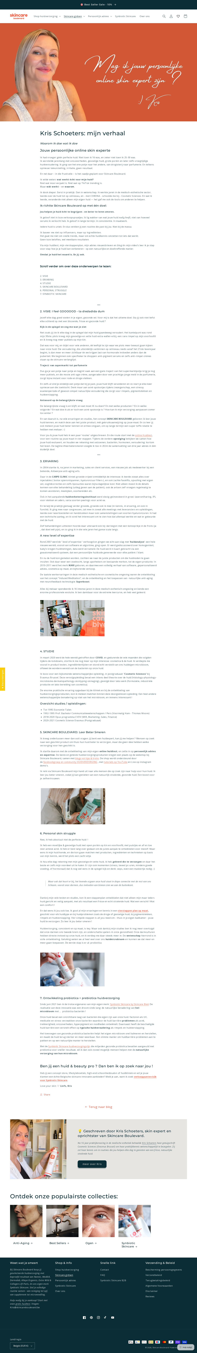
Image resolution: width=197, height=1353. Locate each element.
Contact (104, 1269)
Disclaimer (152, 1291)
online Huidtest (143, 435)
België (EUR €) (20, 1345)
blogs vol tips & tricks (87, 758)
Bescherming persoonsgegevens (164, 1269)
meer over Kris (92, 1164)
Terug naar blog (100, 1107)
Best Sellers (57, 1243)
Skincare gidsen (64, 1275)
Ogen (90, 1243)
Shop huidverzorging (67, 1269)
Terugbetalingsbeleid (158, 1280)
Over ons (60, 1291)
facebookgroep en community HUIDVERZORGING (70, 762)
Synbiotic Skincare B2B (113, 1280)
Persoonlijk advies (65, 1280)
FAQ (102, 1275)
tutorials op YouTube (115, 762)
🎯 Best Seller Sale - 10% (96, 4)
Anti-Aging (21, 1243)
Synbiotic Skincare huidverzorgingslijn (69, 1046)
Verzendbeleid (154, 1275)
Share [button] (47, 1094)
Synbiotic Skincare (128, 1245)
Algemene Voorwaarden (159, 1285)
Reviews (150, 1296)
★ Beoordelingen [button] (2, 679)
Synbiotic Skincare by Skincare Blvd (129, 1004)
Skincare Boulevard (161, 1347)
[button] (47, 16)
